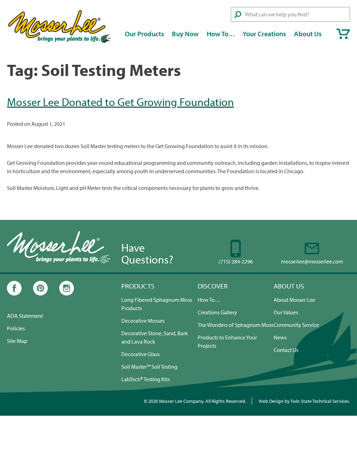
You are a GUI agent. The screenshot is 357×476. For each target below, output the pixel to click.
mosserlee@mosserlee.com (312, 261)
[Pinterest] (40, 293)
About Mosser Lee (294, 299)
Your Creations (264, 33)
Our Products (144, 33)
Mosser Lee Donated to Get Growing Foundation (120, 102)
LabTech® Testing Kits (145, 379)
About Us (307, 33)
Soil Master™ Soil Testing (149, 366)
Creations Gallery (217, 312)
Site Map (17, 340)
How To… (221, 33)
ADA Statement (25, 315)
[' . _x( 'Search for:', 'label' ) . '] (290, 14)
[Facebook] (14, 293)
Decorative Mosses (143, 320)
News (280, 337)
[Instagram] (66, 293)
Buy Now (185, 33)
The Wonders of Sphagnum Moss (235, 324)
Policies (16, 328)
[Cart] (343, 34)
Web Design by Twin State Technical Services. (304, 401)
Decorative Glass (140, 354)
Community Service (296, 324)
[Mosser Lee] (59, 41)
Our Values (286, 312)
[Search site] (238, 14)
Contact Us (286, 349)
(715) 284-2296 (236, 261)
